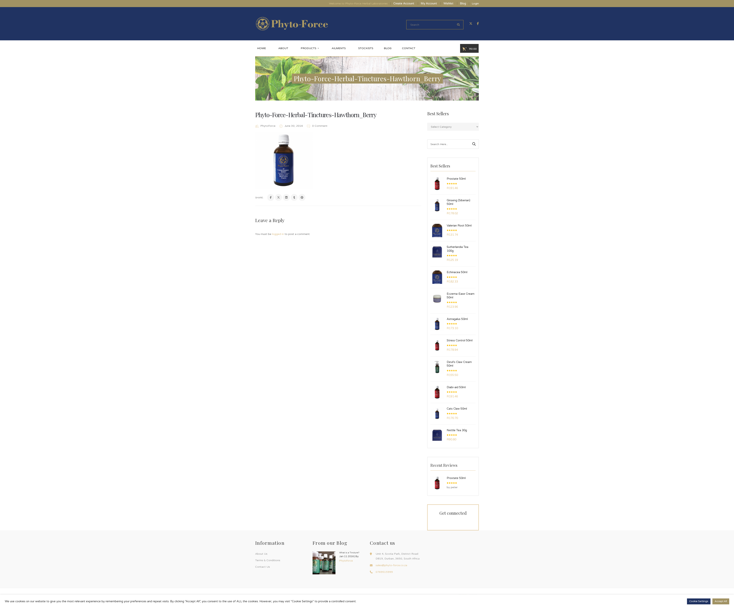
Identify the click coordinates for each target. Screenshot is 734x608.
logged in (278, 234)
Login (475, 3)
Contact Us (262, 566)
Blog (463, 3)
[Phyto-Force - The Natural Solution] (292, 23)
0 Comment (319, 125)
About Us (261, 553)
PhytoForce (267, 125)
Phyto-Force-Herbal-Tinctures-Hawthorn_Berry (315, 114)
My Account (429, 3)
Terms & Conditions (267, 560)
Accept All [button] (721, 601)
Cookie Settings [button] (698, 601)
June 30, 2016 (294, 125)
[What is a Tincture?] (324, 562)
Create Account (403, 3)
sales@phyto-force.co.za (391, 565)
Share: (259, 197)
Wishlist (448, 3)
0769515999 (384, 572)
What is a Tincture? (349, 552)
